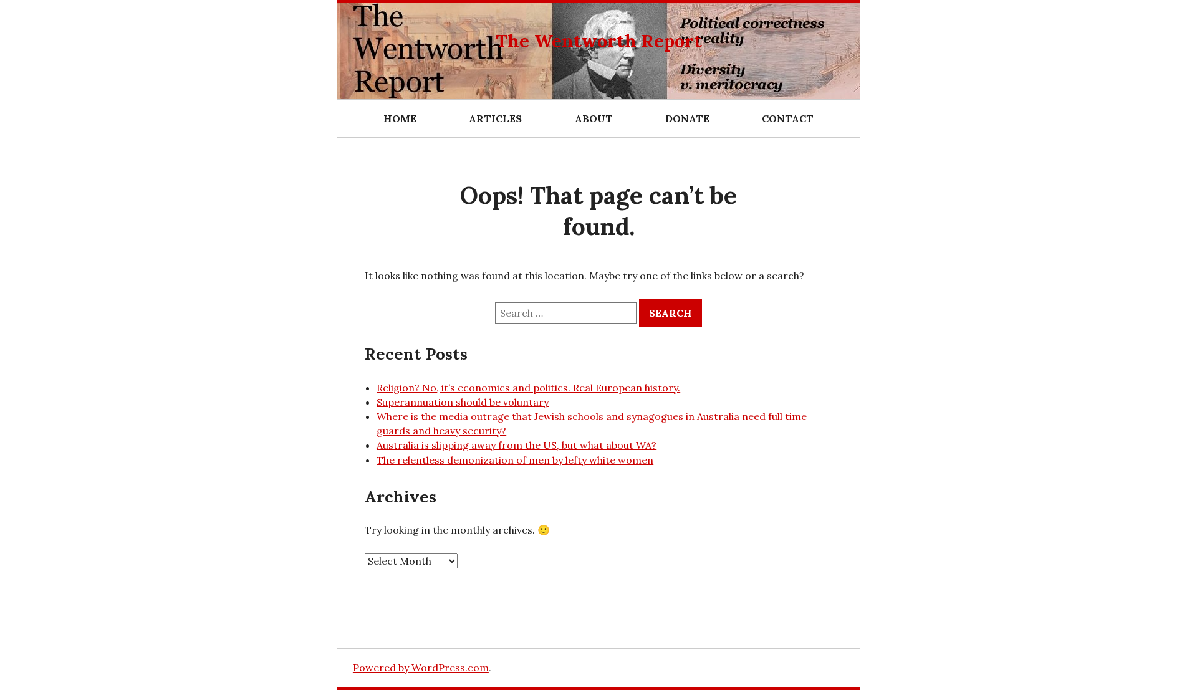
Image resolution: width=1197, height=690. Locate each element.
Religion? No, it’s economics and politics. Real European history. (528, 387)
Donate (687, 118)
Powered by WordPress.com (421, 667)
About (594, 118)
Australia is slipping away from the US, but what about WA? (516, 445)
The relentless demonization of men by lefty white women (515, 460)
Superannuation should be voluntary (463, 402)
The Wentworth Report (599, 40)
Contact (788, 118)
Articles (495, 118)
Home (399, 118)
